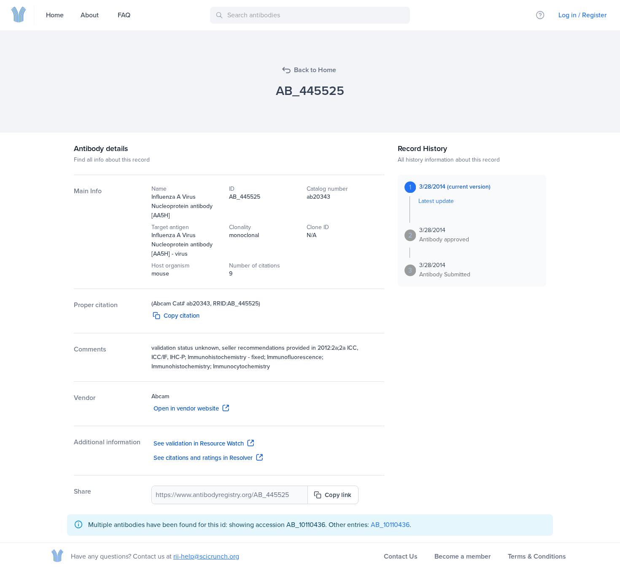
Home (55, 15)
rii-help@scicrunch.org (206, 556)
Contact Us (401, 556)
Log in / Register (582, 15)
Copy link (338, 495)
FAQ (124, 15)
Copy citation (181, 315)
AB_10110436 (390, 524)
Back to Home (315, 70)
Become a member (462, 556)
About (90, 15)
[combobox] (311, 15)
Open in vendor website (186, 408)
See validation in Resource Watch (199, 443)
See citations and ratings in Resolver (203, 457)
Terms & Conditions (537, 556)
